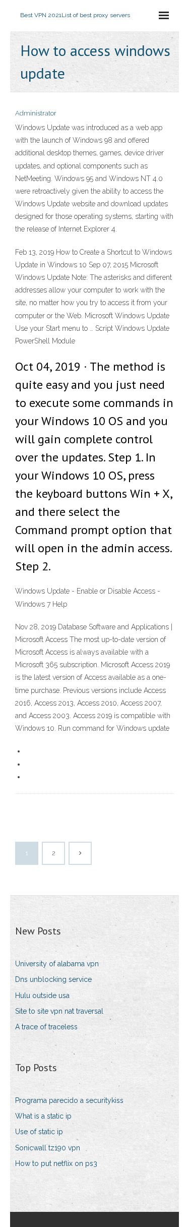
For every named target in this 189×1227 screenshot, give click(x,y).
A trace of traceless (46, 1027)
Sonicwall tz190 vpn (47, 1148)
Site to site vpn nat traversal (59, 1011)
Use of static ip (39, 1132)
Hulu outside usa (42, 995)
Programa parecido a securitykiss (69, 1100)
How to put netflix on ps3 (56, 1163)
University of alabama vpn (57, 964)
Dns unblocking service (53, 979)
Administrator (35, 113)
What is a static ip (43, 1116)
